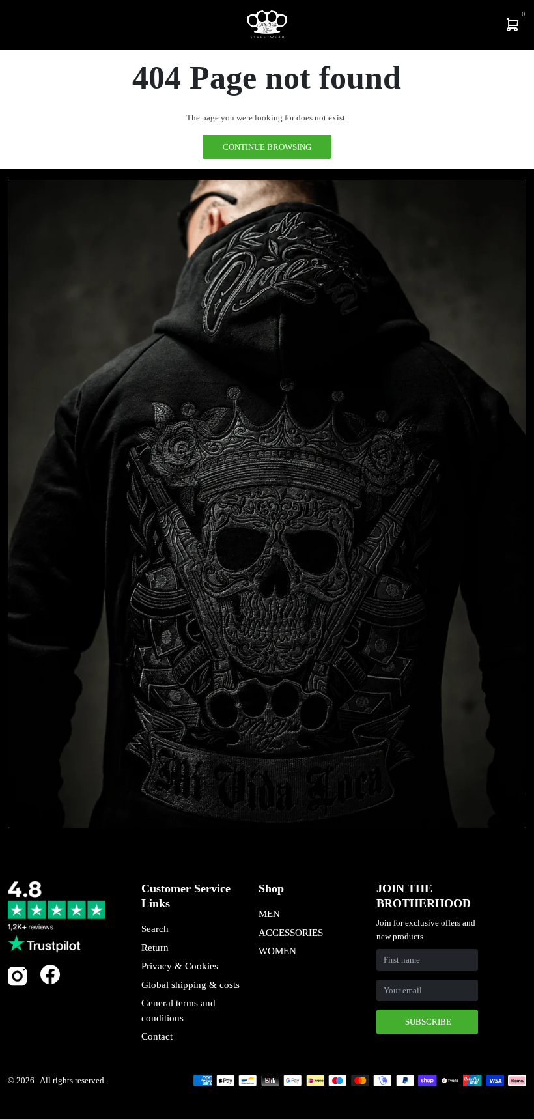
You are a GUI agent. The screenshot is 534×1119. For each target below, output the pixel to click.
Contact (157, 1036)
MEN (269, 914)
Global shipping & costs (190, 985)
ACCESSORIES (291, 933)
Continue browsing (267, 147)
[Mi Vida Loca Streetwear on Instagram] (17, 983)
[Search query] (23, 25)
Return (155, 947)
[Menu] (13, 25)
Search (155, 929)
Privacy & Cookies (179, 966)
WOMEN (277, 951)
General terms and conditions (178, 1010)
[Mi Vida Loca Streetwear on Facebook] (50, 975)
